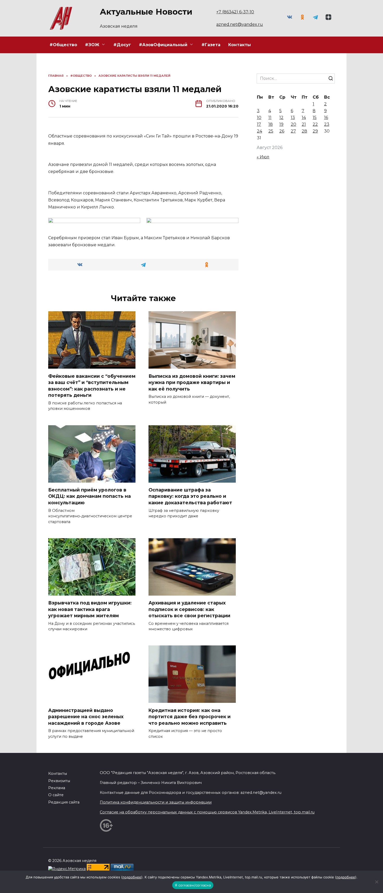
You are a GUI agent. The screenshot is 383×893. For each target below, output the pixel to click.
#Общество (63, 44)
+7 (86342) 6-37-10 (235, 11)
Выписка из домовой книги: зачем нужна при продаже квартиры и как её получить (192, 382)
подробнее (131, 877)
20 (293, 124)
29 (315, 131)
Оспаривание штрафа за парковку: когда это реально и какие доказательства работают (190, 496)
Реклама (56, 788)
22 (315, 124)
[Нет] (376, 881)
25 (270, 131)
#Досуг (122, 44)
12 (281, 117)
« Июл (263, 156)
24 (259, 131)
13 (293, 117)
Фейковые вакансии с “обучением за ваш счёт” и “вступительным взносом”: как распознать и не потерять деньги (91, 385)
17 (259, 124)
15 (315, 117)
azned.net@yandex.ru (239, 24)
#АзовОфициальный (163, 44)
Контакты (239, 44)
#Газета (210, 44)
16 (326, 117)
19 (281, 124)
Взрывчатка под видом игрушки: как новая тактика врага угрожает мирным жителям (90, 609)
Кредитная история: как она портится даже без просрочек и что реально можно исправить (190, 716)
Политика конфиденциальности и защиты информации (156, 802)
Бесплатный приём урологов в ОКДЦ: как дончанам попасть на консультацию (89, 496)
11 (269, 117)
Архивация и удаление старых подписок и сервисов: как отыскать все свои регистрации (189, 609)
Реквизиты (59, 780)
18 (270, 124)
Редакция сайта (63, 802)
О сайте (56, 795)
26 (281, 131)
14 (304, 117)
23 (326, 124)
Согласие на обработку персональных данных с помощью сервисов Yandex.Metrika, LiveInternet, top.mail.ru (207, 812)
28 (304, 131)
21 (304, 124)
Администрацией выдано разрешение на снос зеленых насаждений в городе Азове (85, 716)
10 (259, 117)
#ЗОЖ (92, 44)
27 (293, 131)
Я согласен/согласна (193, 885)
